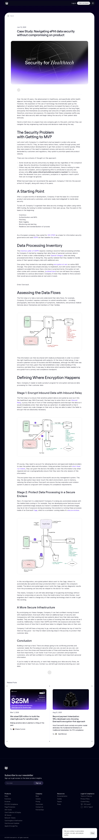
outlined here (50, 271)
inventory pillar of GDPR (29, 251)
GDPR (35, 237)
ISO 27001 (51, 235)
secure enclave (73, 510)
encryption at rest (60, 264)
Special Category (57, 255)
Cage (35, 510)
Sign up (38, 783)
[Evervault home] (6, 767)
